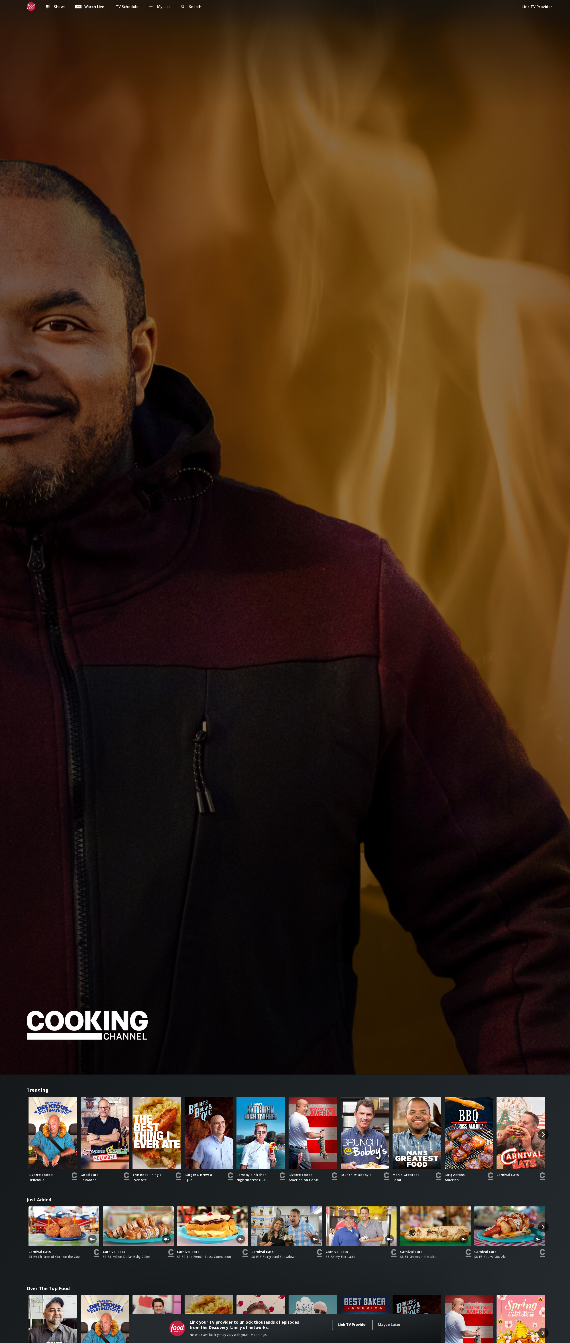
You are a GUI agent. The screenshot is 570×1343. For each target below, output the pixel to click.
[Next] (543, 1134)
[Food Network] (33, 6)
